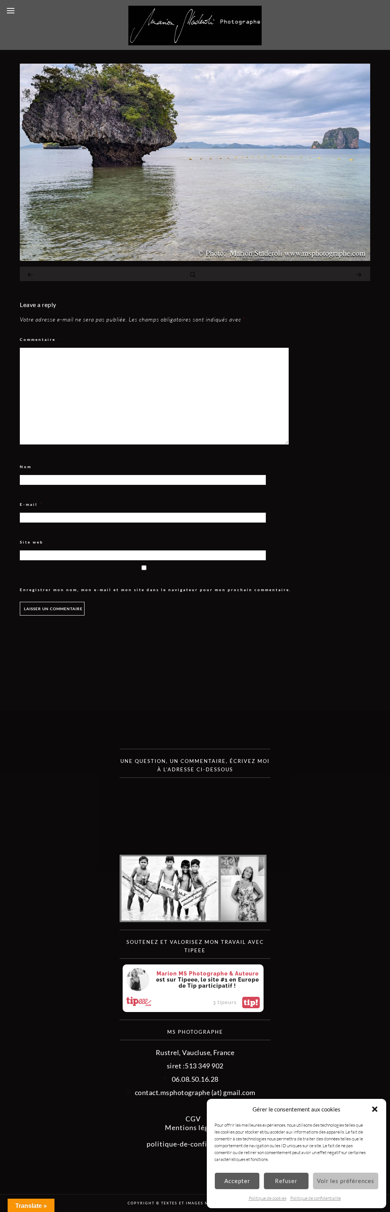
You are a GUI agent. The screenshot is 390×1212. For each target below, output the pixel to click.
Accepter (237, 1180)
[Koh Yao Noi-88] (195, 258)
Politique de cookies (267, 1198)
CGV (193, 1118)
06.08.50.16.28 (195, 1079)
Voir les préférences (345, 1180)
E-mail (31, 504)
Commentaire (40, 339)
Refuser (286, 1180)
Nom (28, 466)
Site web (31, 542)
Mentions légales (193, 1127)
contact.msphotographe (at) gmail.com (195, 1092)
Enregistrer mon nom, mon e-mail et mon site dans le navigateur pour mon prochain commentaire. (155, 589)
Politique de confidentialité (315, 1198)
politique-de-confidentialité (193, 1144)
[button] (375, 1109)
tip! (251, 1002)
